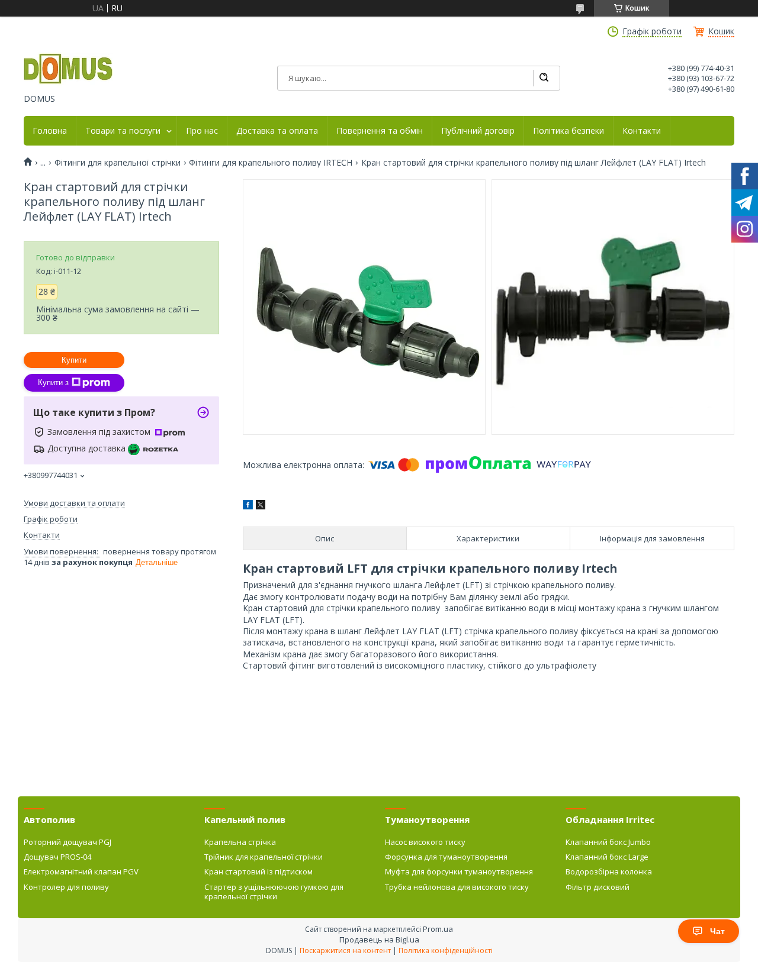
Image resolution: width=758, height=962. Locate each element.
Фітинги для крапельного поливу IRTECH (270, 162)
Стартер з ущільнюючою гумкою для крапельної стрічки (273, 892)
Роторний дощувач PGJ (67, 842)
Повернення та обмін (379, 130)
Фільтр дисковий (597, 887)
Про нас (202, 130)
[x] (260, 506)
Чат (717, 931)
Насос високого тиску (425, 842)
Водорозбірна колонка (609, 871)
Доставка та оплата (277, 130)
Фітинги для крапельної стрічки (117, 162)
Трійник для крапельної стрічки (263, 856)
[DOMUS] (68, 70)
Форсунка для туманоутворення (446, 856)
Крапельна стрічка (240, 842)
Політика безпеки (568, 130)
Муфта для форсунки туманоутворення (459, 871)
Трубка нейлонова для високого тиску (457, 887)
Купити (74, 360)
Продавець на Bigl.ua (379, 939)
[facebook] (248, 506)
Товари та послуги (122, 130)
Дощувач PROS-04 (57, 856)
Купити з (53, 382)
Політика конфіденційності (446, 950)
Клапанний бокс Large (607, 856)
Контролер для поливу (66, 887)
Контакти (641, 130)
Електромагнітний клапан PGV (81, 871)
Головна (50, 130)
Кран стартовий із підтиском (258, 871)
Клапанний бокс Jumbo (608, 842)
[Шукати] (543, 78)
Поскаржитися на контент (345, 950)
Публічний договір (478, 130)
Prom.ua (438, 929)
